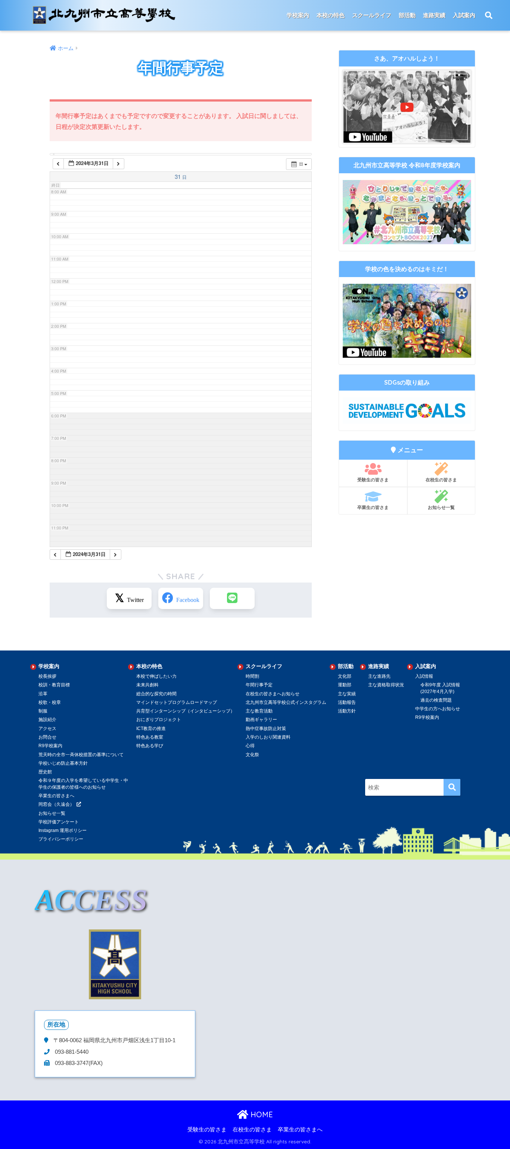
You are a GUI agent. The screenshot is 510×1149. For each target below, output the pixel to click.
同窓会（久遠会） (56, 804)
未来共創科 (147, 684)
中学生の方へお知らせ (437, 708)
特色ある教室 (149, 737)
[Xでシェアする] (129, 598)
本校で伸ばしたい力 (156, 676)
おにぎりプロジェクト (158, 719)
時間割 (252, 676)
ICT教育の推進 (151, 728)
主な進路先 (379, 676)
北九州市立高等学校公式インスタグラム (286, 702)
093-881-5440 (70, 1052)
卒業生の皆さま (373, 507)
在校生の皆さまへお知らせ (272, 693)
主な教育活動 (259, 711)
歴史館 (45, 771)
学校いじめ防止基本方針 (63, 763)
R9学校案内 (50, 745)
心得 (250, 745)
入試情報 (424, 676)
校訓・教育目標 (54, 684)
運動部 (344, 684)
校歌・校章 (49, 702)
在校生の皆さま (441, 479)
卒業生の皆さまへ (56, 795)
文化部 (344, 676)
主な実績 (347, 693)
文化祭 (252, 754)
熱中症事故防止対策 (266, 728)
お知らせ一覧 (441, 507)
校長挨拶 (47, 676)
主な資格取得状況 (386, 684)
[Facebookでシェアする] (180, 598)
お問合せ (47, 737)
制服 (42, 711)
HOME (260, 1114)
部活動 (407, 15)
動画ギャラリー (261, 719)
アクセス (47, 728)
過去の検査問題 (436, 700)
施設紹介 (47, 719)
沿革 (42, 693)
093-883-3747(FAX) (78, 1063)
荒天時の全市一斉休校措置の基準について (81, 754)
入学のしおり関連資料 (268, 737)
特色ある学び (149, 745)
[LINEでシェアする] (232, 598)
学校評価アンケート (58, 822)
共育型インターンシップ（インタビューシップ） (185, 711)
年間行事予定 (259, 684)
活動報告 (347, 702)
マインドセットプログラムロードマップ (176, 702)
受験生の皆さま (373, 479)
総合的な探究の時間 (156, 693)
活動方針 (347, 711)
